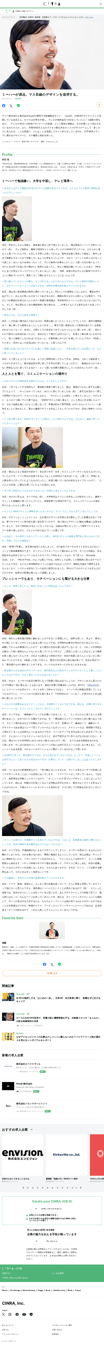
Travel (78, 1290)
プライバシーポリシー (10, 1334)
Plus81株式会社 (24, 1083)
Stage (40, 1290)
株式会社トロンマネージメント (31, 1103)
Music (5, 1290)
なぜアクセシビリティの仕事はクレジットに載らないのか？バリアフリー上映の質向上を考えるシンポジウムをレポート (58, 1038)
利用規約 (55, 1334)
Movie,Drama (29, 1290)
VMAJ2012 (93, 685)
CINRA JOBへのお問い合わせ (15, 1278)
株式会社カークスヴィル (28, 1063)
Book (48, 1290)
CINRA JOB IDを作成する (51, 1209)
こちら (90, 17)
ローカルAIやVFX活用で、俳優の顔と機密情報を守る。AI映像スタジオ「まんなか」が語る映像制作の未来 (58, 1019)
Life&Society (59, 1290)
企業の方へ (7, 1273)
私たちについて (8, 1325)
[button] (23, 1188)
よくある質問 (58, 1273)
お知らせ (5, 1330)
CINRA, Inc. (13, 1303)
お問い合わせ (57, 1330)
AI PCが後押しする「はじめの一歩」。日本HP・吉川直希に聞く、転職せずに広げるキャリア (58, 1000)
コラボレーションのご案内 (62, 1325)
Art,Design (15, 1290)
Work (70, 1290)
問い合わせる (52, 1241)
